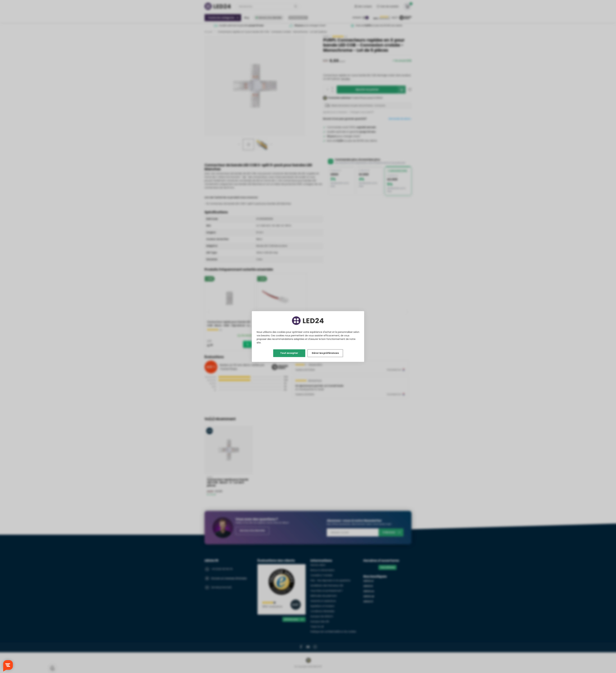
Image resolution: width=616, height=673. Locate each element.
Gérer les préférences (325, 353)
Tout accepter (289, 353)
